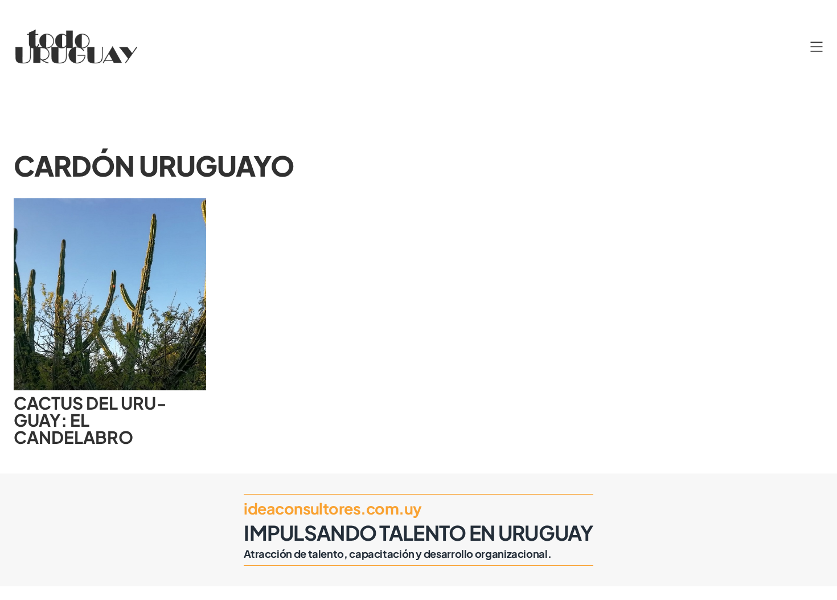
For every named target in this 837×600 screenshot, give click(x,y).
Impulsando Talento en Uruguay (418, 532)
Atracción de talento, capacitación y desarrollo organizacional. (397, 553)
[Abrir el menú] (816, 47)
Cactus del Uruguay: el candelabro (90, 420)
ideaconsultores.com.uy (332, 508)
